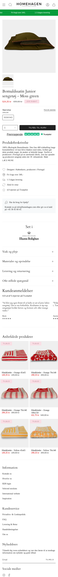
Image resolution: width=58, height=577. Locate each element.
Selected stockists (9, 488)
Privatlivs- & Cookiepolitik (13, 514)
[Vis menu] (4, 4)
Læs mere (8, 160)
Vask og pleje (10, 252)
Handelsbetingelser (10, 529)
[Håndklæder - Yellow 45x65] (14, 433)
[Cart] (54, 4)
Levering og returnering (16, 271)
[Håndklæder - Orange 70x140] (14, 393)
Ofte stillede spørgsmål (15, 281)
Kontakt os (6, 474)
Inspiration (6, 498)
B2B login (6, 484)
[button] (10, 4)
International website (11, 494)
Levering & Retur (9, 524)
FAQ (4, 519)
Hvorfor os (7, 479)
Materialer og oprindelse (16, 261)
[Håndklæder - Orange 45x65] (14, 355)
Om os (5, 534)
